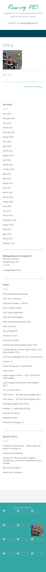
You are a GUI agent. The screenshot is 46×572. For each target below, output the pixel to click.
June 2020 (7, 206)
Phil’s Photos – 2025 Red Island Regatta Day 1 (22, 394)
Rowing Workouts (10, 417)
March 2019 (8, 215)
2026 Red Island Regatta (13, 317)
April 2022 (7, 178)
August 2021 (8, 183)
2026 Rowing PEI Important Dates (17, 321)
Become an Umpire (11, 340)
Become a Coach (10, 335)
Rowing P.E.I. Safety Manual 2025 (16, 408)
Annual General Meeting (13, 453)
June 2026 (7, 114)
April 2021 (7, 188)
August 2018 (8, 225)
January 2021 (8, 197)
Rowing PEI (23, 8)
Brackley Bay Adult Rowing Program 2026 (20, 345)
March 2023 (8, 164)
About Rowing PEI (10, 331)
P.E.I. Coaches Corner (11, 390)
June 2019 (7, 211)
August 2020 (8, 201)
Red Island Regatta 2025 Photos (16, 404)
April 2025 (7, 123)
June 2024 (7, 141)
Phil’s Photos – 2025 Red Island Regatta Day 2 (22, 399)
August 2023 (8, 155)
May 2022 (7, 174)
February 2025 (9, 132)
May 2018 (7, 229)
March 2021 (8, 192)
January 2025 (8, 137)
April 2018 (7, 234)
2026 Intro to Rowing (33, 86)
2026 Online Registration (13, 312)
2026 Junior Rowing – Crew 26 (15, 303)
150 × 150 (7, 74)
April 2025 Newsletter (12, 468)
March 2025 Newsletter (12, 472)
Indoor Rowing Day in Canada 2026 (17, 366)
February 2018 (9, 243)
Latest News (8, 370)
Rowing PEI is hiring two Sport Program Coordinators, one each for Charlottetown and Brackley (22, 460)
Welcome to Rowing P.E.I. (13, 422)
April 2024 (7, 146)
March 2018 (8, 238)
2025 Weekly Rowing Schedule (15, 294)
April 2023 (7, 160)
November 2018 (9, 220)
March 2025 (8, 127)
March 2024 (8, 151)
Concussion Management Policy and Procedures (23, 357)
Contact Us (7, 361)
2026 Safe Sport (9, 326)
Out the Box (27, 507)
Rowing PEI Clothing (11, 413)
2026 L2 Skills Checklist (12, 308)
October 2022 (8, 169)
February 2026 (9, 118)
